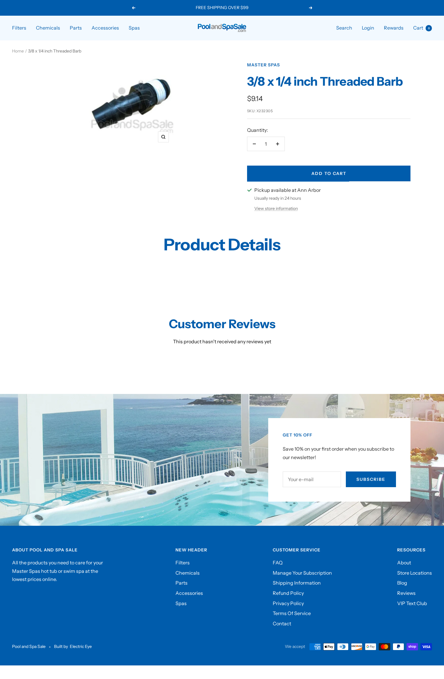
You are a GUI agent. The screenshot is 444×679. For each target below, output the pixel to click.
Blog (402, 583)
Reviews (406, 593)
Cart (421, 28)
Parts (76, 28)
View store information (276, 208)
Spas (134, 28)
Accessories (105, 28)
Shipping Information (297, 583)
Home (18, 51)
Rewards (394, 28)
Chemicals (48, 28)
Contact (282, 623)
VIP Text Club (412, 603)
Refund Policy (288, 593)
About (404, 563)
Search (344, 28)
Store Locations (414, 573)
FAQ (278, 563)
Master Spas (263, 65)
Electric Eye (81, 646)
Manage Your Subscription (302, 573)
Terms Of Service (292, 613)
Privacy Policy (288, 603)
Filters (19, 28)
